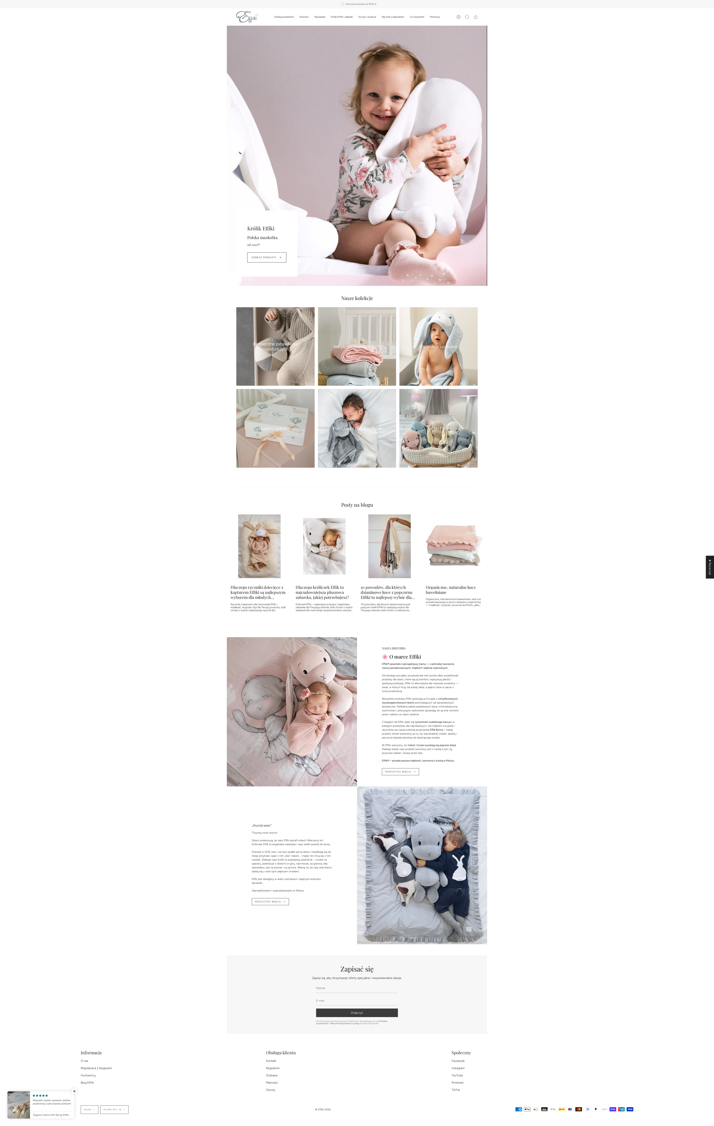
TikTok (456, 1090)
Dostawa (271, 1075)
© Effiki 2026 (323, 1109)
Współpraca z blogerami (96, 1068)
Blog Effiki (87, 1082)
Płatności (272, 1082)
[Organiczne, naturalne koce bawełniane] (454, 546)
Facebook (458, 1061)
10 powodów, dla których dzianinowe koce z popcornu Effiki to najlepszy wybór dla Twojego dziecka (386, 592)
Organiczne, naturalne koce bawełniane (451, 590)
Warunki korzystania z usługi (345, 1023)
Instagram (458, 1068)
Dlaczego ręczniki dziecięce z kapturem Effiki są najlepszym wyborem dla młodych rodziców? (258, 592)
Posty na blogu (357, 504)
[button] (284, 16)
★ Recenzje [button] (710, 567)
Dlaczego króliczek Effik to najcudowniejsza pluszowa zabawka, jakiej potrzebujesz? (322, 592)
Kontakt (271, 1061)
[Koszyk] (475, 16)
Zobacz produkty (264, 257)
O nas (84, 1061)
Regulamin (273, 1068)
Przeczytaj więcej (398, 771)
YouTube (457, 1075)
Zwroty (270, 1090)
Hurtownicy (88, 1075)
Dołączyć (357, 1012)
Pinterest (458, 1082)
